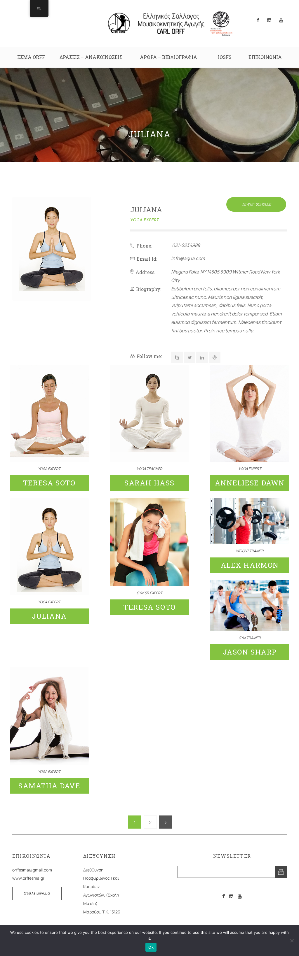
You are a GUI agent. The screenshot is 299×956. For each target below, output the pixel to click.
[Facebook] (223, 896)
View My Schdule (256, 204)
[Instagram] (231, 896)
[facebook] (258, 20)
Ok (151, 947)
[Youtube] (240, 896)
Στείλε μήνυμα (37, 893)
